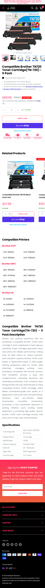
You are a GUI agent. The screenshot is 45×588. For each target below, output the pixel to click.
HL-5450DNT (8, 304)
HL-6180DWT (8, 315)
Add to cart (22, 118)
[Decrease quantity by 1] (4, 110)
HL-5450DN (29, 299)
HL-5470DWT (9, 310)
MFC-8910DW (9, 281)
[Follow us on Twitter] (7, 544)
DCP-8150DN (29, 252)
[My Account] (36, 8)
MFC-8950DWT (9, 286)
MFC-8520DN (29, 270)
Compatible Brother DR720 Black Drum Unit (16, 196)
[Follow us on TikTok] (20, 544)
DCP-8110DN (8, 252)
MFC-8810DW (29, 275)
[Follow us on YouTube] (16, 544)
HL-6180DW (28, 310)
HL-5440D (7, 299)
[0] (41, 8)
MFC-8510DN (8, 270)
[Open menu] (3, 8)
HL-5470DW (29, 304)
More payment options (22, 130)
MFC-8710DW (9, 275)
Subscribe (22, 493)
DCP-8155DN (8, 257)
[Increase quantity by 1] (18, 110)
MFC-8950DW (30, 281)
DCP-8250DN (29, 257)
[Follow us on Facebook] (3, 544)
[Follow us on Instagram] (12, 544)
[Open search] (32, 8)
